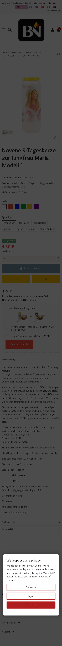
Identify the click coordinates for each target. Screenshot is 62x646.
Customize (31, 587)
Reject (31, 596)
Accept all (31, 605)
